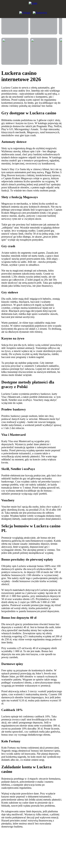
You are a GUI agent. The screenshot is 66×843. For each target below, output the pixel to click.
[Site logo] (33, 5)
